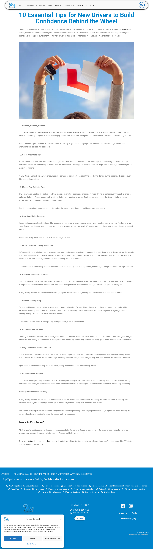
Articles (88, 5)
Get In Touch (31, 5)
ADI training (77, 5)
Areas (57, 5)
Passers (67, 5)
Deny (32, 538)
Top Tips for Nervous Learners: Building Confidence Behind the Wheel (38, 479)
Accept (13, 538)
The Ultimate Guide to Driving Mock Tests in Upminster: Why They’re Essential (52, 473)
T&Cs (134, 513)
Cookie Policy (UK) (128, 518)
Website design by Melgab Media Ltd (138, 534)
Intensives (41, 5)
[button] (60, 519)
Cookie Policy (31, 544)
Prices (50, 5)
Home (19, 5)
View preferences (52, 538)
